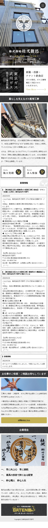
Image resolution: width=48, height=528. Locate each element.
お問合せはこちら (24, 420)
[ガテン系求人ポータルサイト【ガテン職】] (24, 515)
